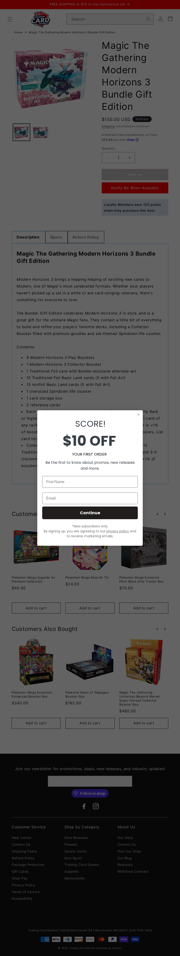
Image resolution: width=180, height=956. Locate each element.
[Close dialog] (138, 414)
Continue (90, 513)
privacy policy (117, 531)
